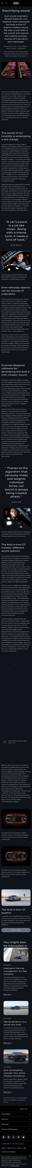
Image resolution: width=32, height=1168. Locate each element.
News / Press (11, 1148)
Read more (7, 994)
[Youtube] (8, 1137)
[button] (16, 1114)
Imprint (19, 1148)
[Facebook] (3, 1137)
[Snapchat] (23, 1137)
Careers (3, 1148)
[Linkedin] (18, 1137)
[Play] (5, 742)
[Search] (6, 3)
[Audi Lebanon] (16, 3)
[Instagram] (13, 1137)
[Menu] (2, 3)
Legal (24, 1148)
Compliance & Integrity (8, 1151)
